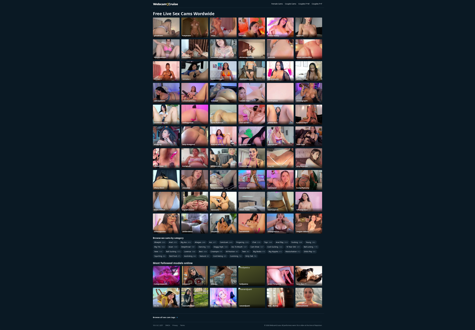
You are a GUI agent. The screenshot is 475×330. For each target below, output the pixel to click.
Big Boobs (259, 251)
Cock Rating (219, 256)
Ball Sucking (173, 251)
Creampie (216, 251)
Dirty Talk (250, 256)
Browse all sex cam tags (164, 317)
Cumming (236, 256)
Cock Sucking (274, 247)
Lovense (189, 251)
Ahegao (200, 242)
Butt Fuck (174, 256)
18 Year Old (293, 247)
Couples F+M (303, 3)
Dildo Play (309, 251)
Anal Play (282, 242)
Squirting (160, 256)
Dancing (204, 247)
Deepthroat (188, 247)
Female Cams (277, 3)
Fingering (242, 242)
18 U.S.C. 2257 (158, 325)
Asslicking (190, 256)
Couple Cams (290, 3)
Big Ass (186, 242)
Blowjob (159, 242)
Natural (204, 256)
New (158, 251)
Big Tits (159, 247)
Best (203, 251)
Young (310, 242)
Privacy (175, 325)
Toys (268, 242)
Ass (212, 242)
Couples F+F (317, 3)
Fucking (296, 242)
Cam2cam (226, 242)
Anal (173, 242)
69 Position (232, 251)
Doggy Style (221, 247)
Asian (173, 247)
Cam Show (257, 247)
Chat (256, 242)
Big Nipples (275, 251)
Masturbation (292, 251)
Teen (245, 251)
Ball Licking (310, 247)
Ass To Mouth (239, 247)
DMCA (167, 325)
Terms (182, 325)
